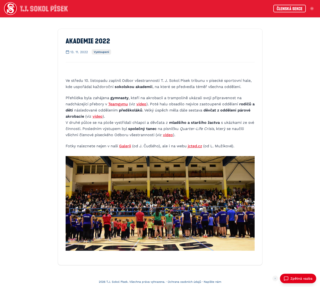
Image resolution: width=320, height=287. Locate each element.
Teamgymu (118, 104)
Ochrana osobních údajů (184, 281)
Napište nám (212, 281)
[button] (160, 203)
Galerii (125, 146)
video (141, 104)
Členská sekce (289, 8)
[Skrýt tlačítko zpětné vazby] (275, 278)
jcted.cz (195, 146)
